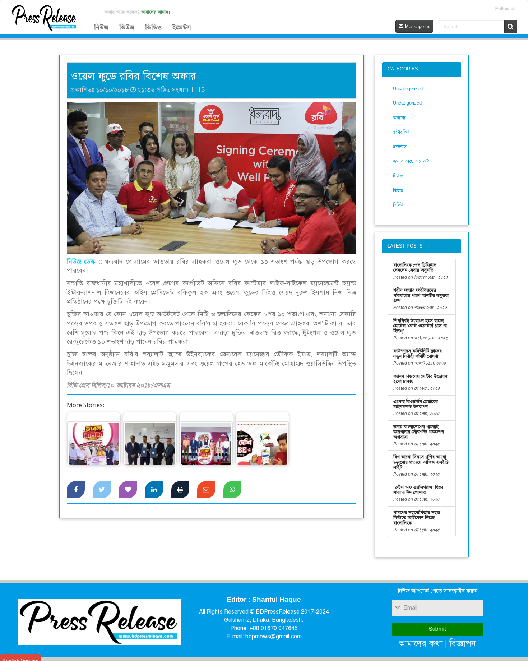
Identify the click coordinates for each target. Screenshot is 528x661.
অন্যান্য (399, 117)
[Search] (510, 26)
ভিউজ (126, 27)
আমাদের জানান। (155, 12)
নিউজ (101, 27)
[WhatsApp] (232, 489)
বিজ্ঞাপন (462, 643)
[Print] (180, 489)
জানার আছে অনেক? (411, 161)
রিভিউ (398, 205)
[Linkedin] (154, 489)
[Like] (128, 489)
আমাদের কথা (420, 643)
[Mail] (206, 489)
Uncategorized (408, 88)
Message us (416, 26)
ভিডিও (153, 27)
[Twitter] (102, 489)
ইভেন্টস (181, 27)
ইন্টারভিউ (401, 132)
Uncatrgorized (407, 103)
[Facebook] (76, 489)
